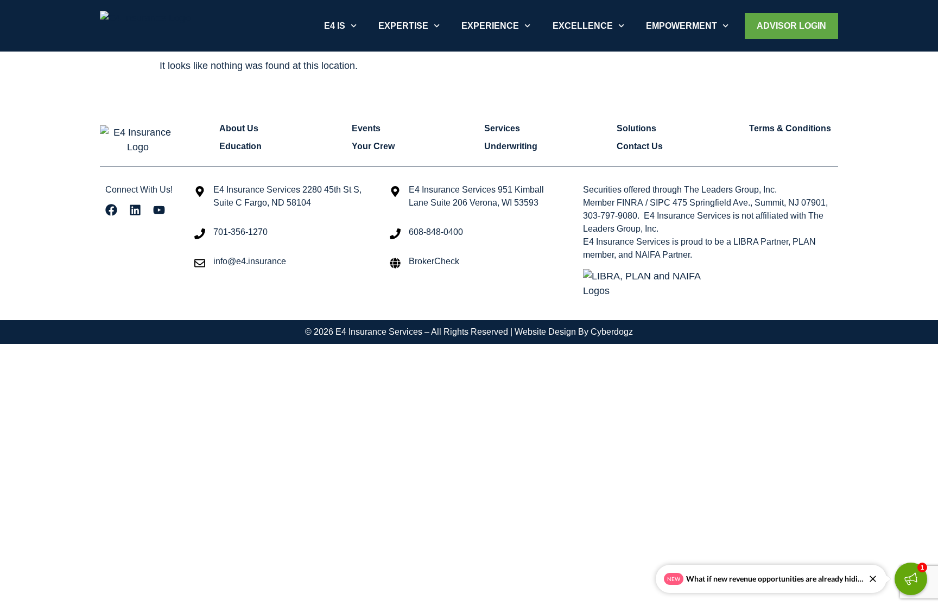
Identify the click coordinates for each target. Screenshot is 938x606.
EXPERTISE (403, 25)
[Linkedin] (135, 210)
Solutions (636, 128)
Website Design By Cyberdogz (574, 331)
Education (240, 146)
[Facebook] (111, 210)
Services (502, 128)
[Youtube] (159, 210)
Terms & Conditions (790, 128)
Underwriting (510, 146)
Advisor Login (791, 25)
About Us (238, 128)
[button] (911, 579)
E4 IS (334, 25)
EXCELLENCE (583, 25)
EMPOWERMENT (681, 25)
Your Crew (373, 146)
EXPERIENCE (490, 25)
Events (366, 128)
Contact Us (640, 146)
